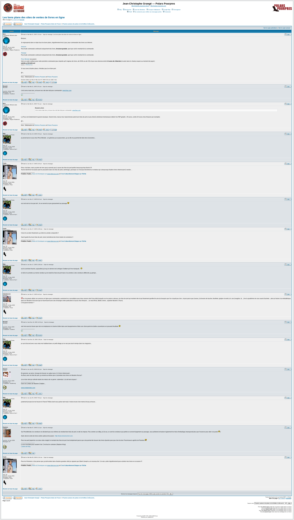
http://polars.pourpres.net (158, 6)
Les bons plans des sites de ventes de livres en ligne (34, 17)
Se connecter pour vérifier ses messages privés (148, 12)
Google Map (167, 9)
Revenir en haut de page (10, 82)
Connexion (168, 12)
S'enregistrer (177, 9)
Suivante (21, 19)
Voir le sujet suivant (284, 28)
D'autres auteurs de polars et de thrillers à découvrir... (79, 24)
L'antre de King (25, 446)
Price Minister (25, 59)
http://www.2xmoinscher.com (64, 436)
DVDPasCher (29, 64)
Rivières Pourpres (40, 77)
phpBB (143, 516)
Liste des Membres (139, 9)
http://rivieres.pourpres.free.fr (140, 6)
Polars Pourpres (53, 77)
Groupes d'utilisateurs (154, 9)
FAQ (120, 9)
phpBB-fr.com (150, 517)
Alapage (23, 53)
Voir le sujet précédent (270, 28)
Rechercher (128, 9)
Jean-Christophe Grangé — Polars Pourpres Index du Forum (42, 24)
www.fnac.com (66, 90)
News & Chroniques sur (39, 174)
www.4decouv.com (53, 174)
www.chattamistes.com (28, 388)
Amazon (23, 46)
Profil (130, 12)
